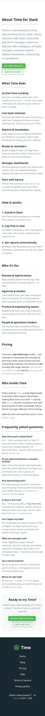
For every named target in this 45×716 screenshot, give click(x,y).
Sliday (19, 393)
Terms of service (22, 680)
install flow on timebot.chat (18, 513)
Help (22, 674)
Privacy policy (22, 686)
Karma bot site (12, 453)
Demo (22, 656)
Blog (22, 662)
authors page (8, 417)
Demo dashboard (12, 72)
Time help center (21, 580)
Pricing (22, 668)
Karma (36, 183)
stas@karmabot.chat (12, 587)
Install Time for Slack (22, 619)
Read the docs (22, 625)
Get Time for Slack (13, 66)
